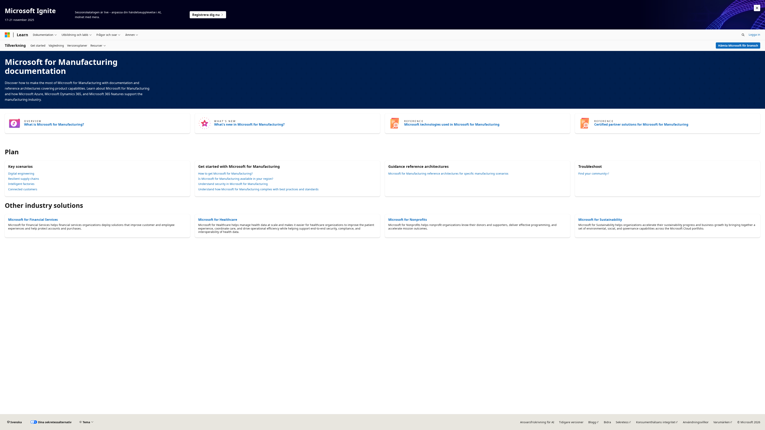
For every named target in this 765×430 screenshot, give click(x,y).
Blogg (592, 422)
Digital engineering (21, 173)
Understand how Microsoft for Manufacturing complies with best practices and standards (258, 189)
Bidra (607, 422)
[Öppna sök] (743, 34)
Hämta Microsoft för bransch (738, 45)
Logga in (754, 34)
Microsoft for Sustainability (600, 220)
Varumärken (721, 422)
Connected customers (22, 189)
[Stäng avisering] (757, 8)
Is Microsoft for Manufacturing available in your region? (235, 179)
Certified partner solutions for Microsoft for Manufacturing (641, 124)
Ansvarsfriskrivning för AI (537, 422)
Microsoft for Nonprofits (407, 220)
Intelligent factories (21, 184)
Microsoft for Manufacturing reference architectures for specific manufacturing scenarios (448, 173)
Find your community (592, 173)
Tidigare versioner (571, 422)
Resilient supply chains (23, 179)
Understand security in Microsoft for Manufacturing (233, 184)
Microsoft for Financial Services (33, 220)
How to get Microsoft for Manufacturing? (225, 173)
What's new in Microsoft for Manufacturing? (249, 124)
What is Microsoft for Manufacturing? (54, 124)
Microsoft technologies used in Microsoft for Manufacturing (451, 124)
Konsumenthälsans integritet (655, 422)
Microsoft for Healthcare (217, 220)
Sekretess (622, 422)
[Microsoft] (7, 34)
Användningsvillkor (696, 422)
